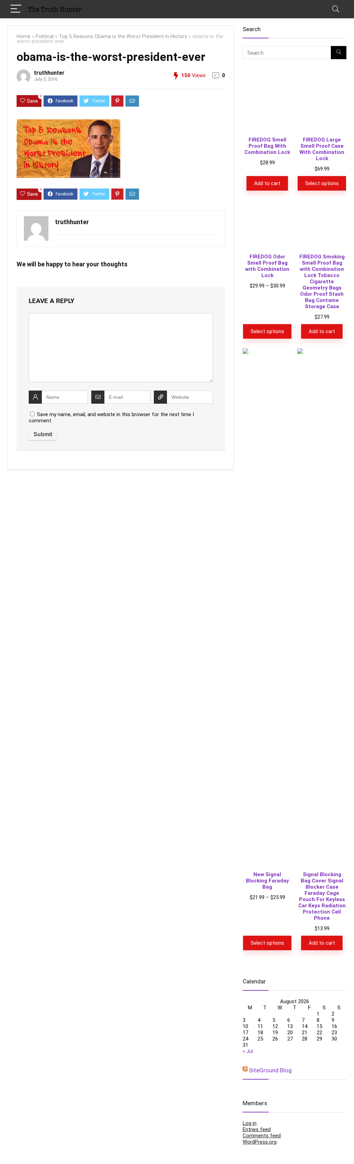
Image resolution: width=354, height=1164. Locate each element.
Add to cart (267, 183)
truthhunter (49, 73)
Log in (250, 1123)
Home (23, 36)
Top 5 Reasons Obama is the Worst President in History (123, 36)
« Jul (248, 1051)
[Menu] (16, 9)
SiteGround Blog (270, 1070)
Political (45, 36)
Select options (322, 183)
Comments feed (262, 1136)
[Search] (335, 9)
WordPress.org (260, 1142)
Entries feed (257, 1129)
